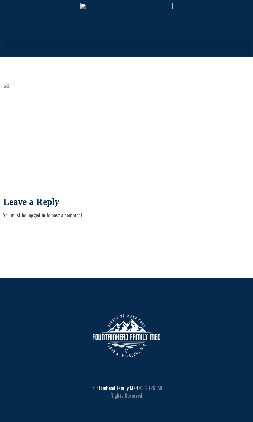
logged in (36, 215)
